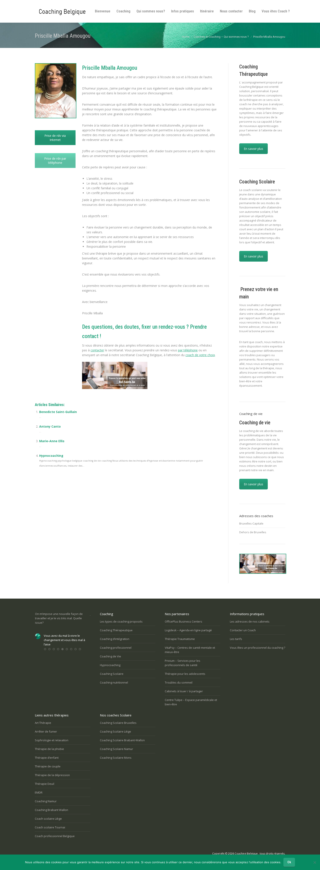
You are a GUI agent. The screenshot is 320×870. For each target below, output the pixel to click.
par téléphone (188, 350)
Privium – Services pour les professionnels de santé (182, 663)
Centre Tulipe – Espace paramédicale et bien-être (191, 702)
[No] (314, 862)
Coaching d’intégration (114, 639)
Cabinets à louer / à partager (184, 691)
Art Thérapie (43, 723)
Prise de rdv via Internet (55, 138)
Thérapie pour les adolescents (185, 674)
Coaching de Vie (110, 656)
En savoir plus (253, 149)
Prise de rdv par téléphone (55, 160)
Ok (289, 862)
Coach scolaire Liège (48, 819)
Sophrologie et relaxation (51, 740)
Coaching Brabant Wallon (51, 810)
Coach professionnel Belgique (55, 836)
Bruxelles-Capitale (251, 523)
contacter (97, 350)
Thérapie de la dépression (52, 775)
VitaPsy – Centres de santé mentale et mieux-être (190, 650)
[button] (45, 649)
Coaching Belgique (246, 853)
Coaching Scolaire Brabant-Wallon (122, 740)
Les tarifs (236, 639)
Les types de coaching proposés (121, 621)
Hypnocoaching (51, 456)
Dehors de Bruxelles (252, 532)
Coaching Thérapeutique (116, 630)
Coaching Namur (46, 801)
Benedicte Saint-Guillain (58, 412)
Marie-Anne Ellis (51, 441)
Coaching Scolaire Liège (115, 731)
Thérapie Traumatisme (180, 639)
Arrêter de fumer (46, 731)
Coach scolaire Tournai (50, 827)
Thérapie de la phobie (49, 749)
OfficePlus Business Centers (183, 621)
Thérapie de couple (48, 766)
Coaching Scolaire (111, 674)
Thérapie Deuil (44, 784)
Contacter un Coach (243, 630)
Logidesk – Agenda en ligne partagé (188, 630)
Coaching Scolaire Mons (115, 758)
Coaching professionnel (115, 648)
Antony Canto (50, 426)
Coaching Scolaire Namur (116, 749)
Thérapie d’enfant (47, 758)
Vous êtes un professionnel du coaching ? (257, 648)
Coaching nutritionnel (114, 682)
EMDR (38, 792)
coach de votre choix (200, 355)
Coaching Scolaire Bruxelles (118, 723)
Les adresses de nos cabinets (249, 621)
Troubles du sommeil (178, 682)
